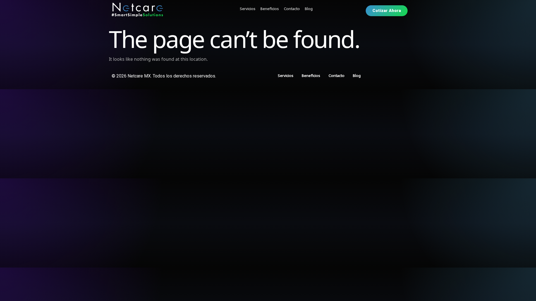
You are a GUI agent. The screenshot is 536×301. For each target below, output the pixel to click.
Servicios (247, 8)
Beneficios (269, 8)
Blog (309, 8)
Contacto (292, 8)
